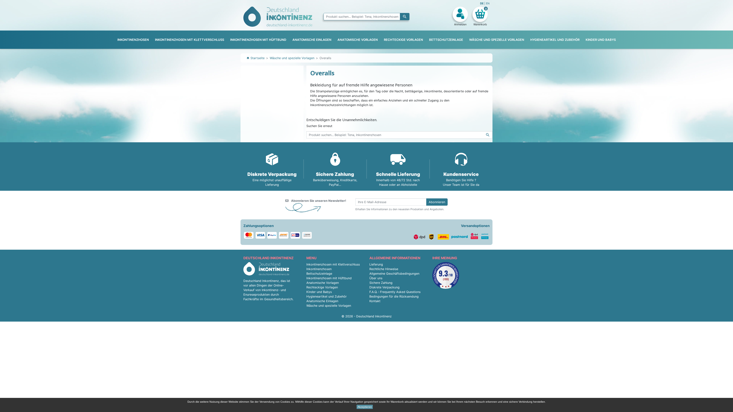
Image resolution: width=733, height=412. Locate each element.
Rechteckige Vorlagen (322, 287)
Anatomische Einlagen (322, 301)
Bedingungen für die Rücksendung (394, 296)
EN (488, 3)
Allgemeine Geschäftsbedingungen (394, 273)
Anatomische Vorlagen (322, 283)
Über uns (375, 278)
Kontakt (374, 301)
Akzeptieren (365, 406)
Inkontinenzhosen (319, 269)
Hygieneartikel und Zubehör (326, 296)
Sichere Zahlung (380, 283)
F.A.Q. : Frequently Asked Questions (395, 292)
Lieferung (376, 264)
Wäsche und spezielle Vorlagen (328, 305)
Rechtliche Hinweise (383, 269)
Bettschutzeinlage (319, 273)
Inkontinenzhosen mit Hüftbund (329, 278)
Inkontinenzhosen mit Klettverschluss (333, 264)
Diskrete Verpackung (384, 287)
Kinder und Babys (319, 292)
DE (482, 3)
